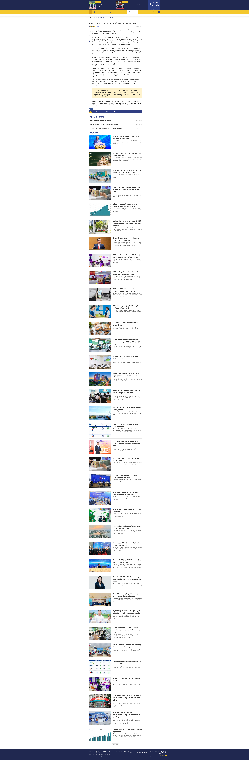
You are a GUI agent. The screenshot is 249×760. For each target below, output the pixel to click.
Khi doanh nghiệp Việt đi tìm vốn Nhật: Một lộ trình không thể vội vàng (106, 128)
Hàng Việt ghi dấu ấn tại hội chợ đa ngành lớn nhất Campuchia (104, 124)
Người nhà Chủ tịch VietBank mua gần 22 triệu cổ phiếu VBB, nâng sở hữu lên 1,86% (127, 579)
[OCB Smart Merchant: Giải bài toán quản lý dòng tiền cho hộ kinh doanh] (100, 294)
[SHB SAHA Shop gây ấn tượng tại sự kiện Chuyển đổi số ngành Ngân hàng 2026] (100, 447)
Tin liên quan (97, 117)
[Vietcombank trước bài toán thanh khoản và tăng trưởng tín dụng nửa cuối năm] (100, 633)
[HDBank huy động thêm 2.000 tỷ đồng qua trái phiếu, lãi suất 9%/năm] (100, 277)
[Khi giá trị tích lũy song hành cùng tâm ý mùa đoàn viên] (100, 159)
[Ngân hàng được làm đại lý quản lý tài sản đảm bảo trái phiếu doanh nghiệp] (100, 616)
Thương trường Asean (120, 12)
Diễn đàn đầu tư (132, 12)
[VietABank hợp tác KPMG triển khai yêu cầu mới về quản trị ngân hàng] (100, 498)
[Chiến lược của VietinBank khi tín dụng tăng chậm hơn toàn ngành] (100, 650)
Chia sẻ (91, 109)
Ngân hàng (111, 17)
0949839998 (162, 756)
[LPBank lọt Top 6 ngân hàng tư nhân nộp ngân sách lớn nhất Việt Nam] (100, 379)
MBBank (107, 111)
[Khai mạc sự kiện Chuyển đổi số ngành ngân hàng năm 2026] (100, 548)
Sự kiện (100, 12)
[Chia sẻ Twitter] (90, 38)
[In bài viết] (90, 41)
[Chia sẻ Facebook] (90, 34)
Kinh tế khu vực (143, 12)
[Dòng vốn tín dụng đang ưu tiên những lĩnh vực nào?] (100, 413)
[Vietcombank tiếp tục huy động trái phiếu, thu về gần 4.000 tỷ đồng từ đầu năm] (100, 345)
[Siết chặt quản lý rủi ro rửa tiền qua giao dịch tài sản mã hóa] (100, 243)
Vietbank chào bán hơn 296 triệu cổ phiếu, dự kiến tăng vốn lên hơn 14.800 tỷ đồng (127, 714)
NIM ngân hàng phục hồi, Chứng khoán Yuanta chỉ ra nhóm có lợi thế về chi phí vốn (127, 189)
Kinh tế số (152, 12)
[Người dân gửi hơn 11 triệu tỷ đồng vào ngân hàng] (100, 735)
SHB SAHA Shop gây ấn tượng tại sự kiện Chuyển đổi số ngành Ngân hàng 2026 (126, 443)
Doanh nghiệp (107, 12)
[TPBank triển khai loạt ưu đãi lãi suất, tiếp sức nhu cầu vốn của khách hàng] (100, 260)
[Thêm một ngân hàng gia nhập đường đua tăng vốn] (100, 684)
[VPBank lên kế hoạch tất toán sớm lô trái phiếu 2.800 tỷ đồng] (100, 362)
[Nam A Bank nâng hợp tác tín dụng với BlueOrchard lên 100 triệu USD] (100, 599)
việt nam (98, 26)
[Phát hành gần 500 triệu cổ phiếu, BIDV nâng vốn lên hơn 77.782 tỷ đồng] (100, 176)
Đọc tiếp (94, 132)
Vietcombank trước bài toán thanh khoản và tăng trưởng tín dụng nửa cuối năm (127, 630)
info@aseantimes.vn (163, 755)
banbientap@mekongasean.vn (128, 754)
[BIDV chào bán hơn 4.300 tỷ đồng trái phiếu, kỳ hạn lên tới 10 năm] (100, 396)
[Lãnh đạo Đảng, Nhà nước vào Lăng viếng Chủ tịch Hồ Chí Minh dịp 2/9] (92, 5)
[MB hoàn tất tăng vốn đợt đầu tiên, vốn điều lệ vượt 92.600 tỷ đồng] (100, 481)
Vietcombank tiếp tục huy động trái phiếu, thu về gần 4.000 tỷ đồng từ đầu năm (127, 342)
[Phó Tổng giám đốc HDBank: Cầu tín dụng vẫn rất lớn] (100, 464)
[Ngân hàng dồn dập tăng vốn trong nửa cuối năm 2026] (100, 667)
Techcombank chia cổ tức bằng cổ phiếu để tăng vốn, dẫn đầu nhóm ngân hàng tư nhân (127, 223)
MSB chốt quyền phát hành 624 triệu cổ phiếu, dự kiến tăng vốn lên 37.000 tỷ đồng (127, 697)
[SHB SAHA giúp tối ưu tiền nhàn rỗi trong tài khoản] (100, 328)
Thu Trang (139, 109)
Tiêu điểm (98, 2)
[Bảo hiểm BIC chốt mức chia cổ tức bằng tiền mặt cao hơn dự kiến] (100, 210)
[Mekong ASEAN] (154, 5)
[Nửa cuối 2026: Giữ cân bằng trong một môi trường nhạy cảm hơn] (100, 531)
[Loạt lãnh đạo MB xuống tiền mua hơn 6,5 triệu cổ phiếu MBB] (100, 142)
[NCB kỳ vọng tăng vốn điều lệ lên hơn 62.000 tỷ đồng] (100, 430)
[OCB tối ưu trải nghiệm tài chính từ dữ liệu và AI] (100, 515)
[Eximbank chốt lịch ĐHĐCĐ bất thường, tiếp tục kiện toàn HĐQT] (100, 565)
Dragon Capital (114, 111)
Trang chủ (92, 17)
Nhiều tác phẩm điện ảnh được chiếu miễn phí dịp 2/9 (102, 120)
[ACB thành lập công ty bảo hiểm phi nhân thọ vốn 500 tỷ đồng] (100, 311)
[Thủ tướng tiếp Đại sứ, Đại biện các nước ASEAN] (120, 5)
